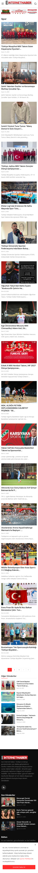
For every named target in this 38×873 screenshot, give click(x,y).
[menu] (2, 3)
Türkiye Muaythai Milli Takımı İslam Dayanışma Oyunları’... (17, 47)
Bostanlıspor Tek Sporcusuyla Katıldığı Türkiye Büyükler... (18, 648)
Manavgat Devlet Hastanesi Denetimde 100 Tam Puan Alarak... (26, 800)
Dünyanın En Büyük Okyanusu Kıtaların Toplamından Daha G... (25, 706)
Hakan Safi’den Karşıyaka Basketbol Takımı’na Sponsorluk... (17, 449)
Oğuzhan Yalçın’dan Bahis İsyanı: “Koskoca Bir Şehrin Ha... (16, 287)
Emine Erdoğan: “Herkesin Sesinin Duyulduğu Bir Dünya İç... (26, 717)
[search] (35, 3)
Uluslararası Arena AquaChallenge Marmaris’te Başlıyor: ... (17, 529)
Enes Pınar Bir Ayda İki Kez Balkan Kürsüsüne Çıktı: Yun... (16, 608)
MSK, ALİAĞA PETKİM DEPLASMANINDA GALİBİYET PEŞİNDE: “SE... (14, 408)
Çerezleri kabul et (19, 867)
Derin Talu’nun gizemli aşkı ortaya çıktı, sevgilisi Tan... (26, 812)
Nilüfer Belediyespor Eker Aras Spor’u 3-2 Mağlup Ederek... (18, 568)
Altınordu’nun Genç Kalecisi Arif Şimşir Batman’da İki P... (19, 489)
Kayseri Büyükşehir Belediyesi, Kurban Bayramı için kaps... (26, 695)
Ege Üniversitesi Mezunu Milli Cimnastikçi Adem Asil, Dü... (14, 327)
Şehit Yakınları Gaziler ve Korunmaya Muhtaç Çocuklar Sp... (18, 87)
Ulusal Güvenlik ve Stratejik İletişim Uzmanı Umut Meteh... (26, 824)
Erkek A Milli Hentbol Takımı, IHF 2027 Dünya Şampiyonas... (18, 366)
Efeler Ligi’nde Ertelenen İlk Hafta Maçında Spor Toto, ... (16, 207)
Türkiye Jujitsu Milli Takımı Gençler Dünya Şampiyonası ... (17, 167)
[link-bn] (19, 11)
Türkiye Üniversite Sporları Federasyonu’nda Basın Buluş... (15, 247)
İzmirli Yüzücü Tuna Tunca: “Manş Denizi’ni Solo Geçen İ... (16, 127)
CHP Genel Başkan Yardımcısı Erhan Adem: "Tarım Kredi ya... (25, 684)
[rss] (3, 787)
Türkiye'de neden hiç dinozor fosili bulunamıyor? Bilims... (27, 729)
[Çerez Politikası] (26, 859)
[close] (35, 845)
